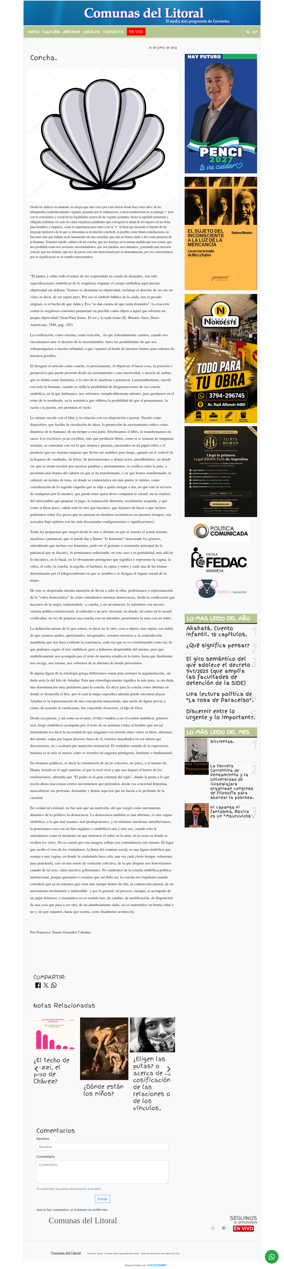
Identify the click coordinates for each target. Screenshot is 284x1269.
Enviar (102, 1199)
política (124, 41)
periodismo (147, 41)
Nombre (42, 1139)
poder (106, 41)
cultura (176, 41)
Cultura (51, 31)
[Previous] (36, 1069)
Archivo (71, 31)
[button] (247, 32)
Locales (91, 31)
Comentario (45, 1156)
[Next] (168, 1069)
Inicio (34, 31)
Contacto (113, 31)
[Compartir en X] (46, 986)
